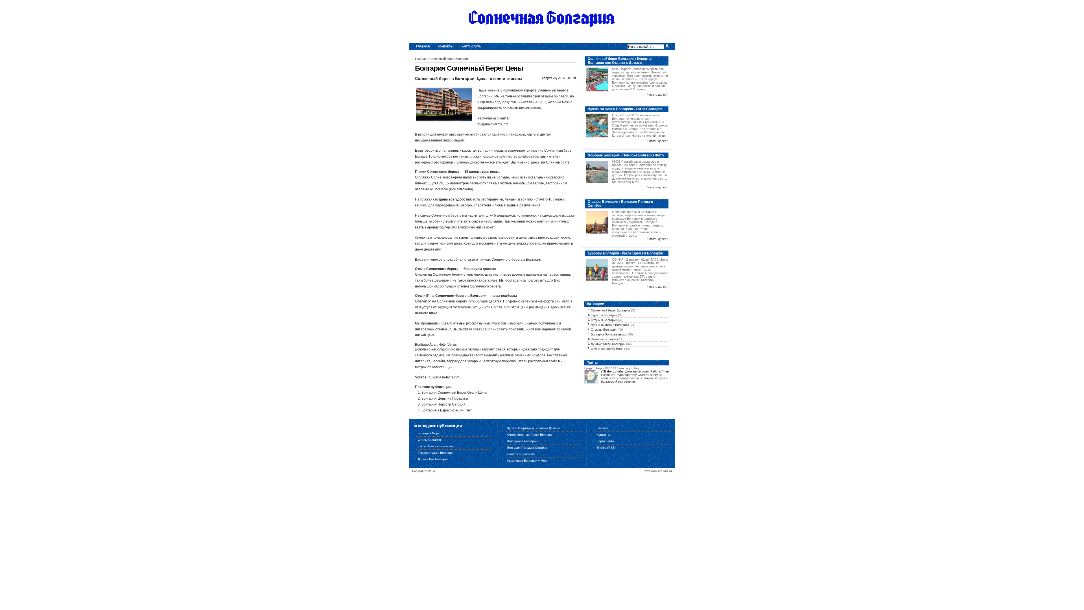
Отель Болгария (429, 439)
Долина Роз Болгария (433, 459)
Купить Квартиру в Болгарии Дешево (533, 428)
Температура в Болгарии (435, 452)
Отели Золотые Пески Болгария (530, 434)
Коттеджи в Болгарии (522, 441)
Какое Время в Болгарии (435, 446)
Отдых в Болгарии (604, 320)
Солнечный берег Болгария (449, 58)
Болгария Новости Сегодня (443, 404)
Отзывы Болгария (604, 329)
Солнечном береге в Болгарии (460, 296)
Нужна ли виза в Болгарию (610, 324)
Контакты (445, 46)
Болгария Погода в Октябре (527, 447)
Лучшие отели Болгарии (608, 344)
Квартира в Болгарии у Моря (527, 460)
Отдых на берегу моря (607, 348)
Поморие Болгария (604, 339)
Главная (423, 46)
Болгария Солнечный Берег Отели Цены (454, 393)
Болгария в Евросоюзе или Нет (446, 410)
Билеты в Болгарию (521, 454)
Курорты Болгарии (604, 315)
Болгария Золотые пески (608, 334)
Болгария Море (429, 433)
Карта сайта (471, 46)
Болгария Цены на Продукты (444, 398)
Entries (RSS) (606, 447)
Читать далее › (657, 94)
